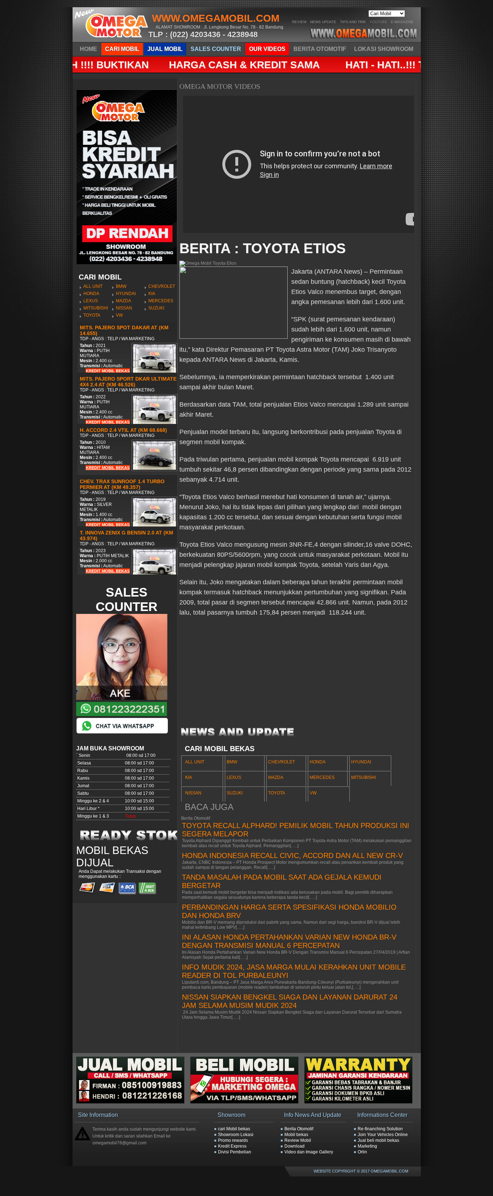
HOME (88, 49)
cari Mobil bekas (234, 1128)
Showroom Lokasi (235, 1134)
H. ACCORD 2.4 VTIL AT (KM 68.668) (123, 430)
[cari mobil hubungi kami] (247, 1102)
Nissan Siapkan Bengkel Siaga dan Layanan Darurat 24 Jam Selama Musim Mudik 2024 (289, 1001)
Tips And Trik (353, 22)
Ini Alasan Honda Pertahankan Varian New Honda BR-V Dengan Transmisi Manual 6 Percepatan (289, 941)
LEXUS (90, 300)
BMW (121, 286)
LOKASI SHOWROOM (383, 49)
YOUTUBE (378, 22)
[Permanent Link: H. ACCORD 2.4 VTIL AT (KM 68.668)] (154, 469)
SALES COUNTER (216, 49)
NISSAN (124, 308)
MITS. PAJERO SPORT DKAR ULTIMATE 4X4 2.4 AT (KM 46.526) (128, 381)
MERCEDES (160, 300)
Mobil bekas (296, 1134)
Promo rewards (233, 1140)
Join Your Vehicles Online (383, 1134)
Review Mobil (297, 1140)
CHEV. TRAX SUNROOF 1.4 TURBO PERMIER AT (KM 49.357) (122, 484)
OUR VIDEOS (267, 49)
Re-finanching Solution (380, 1128)
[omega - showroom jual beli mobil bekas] (112, 39)
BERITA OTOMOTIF (319, 49)
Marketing (367, 1146)
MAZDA (123, 300)
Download (294, 1146)
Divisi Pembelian (234, 1151)
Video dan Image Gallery (308, 1151)
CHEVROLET (161, 286)
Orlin (362, 1151)
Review (299, 22)
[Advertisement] (296, 675)
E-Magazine (402, 22)
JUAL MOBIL (165, 49)
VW (119, 315)
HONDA (91, 293)
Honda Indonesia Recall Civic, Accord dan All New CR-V (292, 855)
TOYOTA (91, 315)
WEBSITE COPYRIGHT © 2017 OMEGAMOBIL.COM (361, 1171)
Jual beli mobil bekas (378, 1140)
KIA (151, 293)
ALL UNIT (92, 286)
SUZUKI (156, 308)
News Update (323, 22)
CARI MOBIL (122, 49)
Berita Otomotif (298, 1128)
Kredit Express (232, 1146)
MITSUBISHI (95, 308)
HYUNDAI (126, 293)
